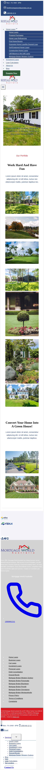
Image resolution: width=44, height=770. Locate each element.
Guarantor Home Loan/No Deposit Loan (23, 44)
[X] (5, 538)
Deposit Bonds (14, 675)
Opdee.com (16, 717)
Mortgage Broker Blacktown (19, 684)
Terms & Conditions (16, 698)
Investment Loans (12, 60)
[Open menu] (3, 87)
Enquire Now (11, 73)
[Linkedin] (7, 538)
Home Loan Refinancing (18, 38)
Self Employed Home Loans (19, 47)
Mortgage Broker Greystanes (19, 690)
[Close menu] (1, 722)
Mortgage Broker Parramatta (19, 681)
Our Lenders (9, 763)
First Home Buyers (16, 41)
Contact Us (9, 767)
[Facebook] (2, 538)
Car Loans (12, 663)
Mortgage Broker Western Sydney (21, 56)
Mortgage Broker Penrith (17, 687)
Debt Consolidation (16, 672)
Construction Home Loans (18, 50)
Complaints (13, 701)
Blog (7, 68)
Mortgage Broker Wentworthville (20, 692)
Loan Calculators (12, 63)
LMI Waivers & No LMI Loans (19, 54)
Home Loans (13, 32)
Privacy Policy (14, 695)
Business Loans (14, 660)
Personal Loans (14, 669)
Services (8, 737)
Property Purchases (16, 35)
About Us (9, 65)
